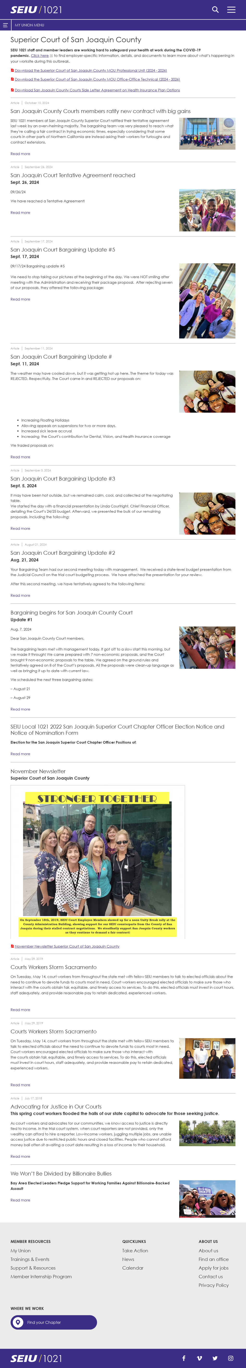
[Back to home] (123, 9)
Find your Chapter (44, 1322)
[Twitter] (215, 1358)
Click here (40, 55)
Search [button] (215, 9)
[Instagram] (230, 1358)
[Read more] (207, 134)
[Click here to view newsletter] (98, 862)
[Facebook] (184, 1358)
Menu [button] (231, 9)
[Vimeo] (199, 1358)
